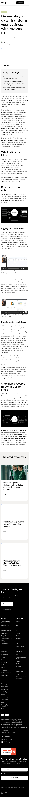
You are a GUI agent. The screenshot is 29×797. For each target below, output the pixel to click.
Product (3, 665)
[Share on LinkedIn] (8, 66)
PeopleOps (4, 670)
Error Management (6, 630)
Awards (3, 694)
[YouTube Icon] (6, 793)
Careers (3, 702)
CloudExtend (4, 643)
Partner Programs (5, 697)
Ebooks (17, 664)
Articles (18, 661)
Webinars (18, 666)
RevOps (3, 667)
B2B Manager (4, 628)
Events (17, 669)
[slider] (13, 268)
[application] (14, 262)
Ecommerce (4, 654)
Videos (17, 674)
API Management (5, 625)
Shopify (18, 636)
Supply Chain (4, 662)
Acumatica (18, 641)
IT (1, 660)
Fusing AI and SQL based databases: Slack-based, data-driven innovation (14, 438)
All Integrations (20, 646)
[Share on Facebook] (5, 66)
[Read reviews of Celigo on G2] (8, 752)
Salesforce (18, 621)
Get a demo (20, 2)
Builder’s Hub (19, 671)
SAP (17, 630)
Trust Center (20, 787)
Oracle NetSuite (20, 628)
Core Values (4, 689)
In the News (4, 699)
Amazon (18, 633)
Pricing (3, 641)
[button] (14, 262)
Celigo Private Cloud (6, 638)
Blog (17, 654)
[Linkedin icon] (2, 793)
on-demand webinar (18, 434)
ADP (17, 643)
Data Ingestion (5, 633)
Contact (3, 709)
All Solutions (4, 675)
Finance (3, 657)
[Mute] (23, 268)
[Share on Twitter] (2, 66)
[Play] (3, 268)
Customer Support (6, 672)
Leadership (4, 692)
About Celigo (4, 686)
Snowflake (18, 638)
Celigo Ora (4, 636)
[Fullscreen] (26, 268)
